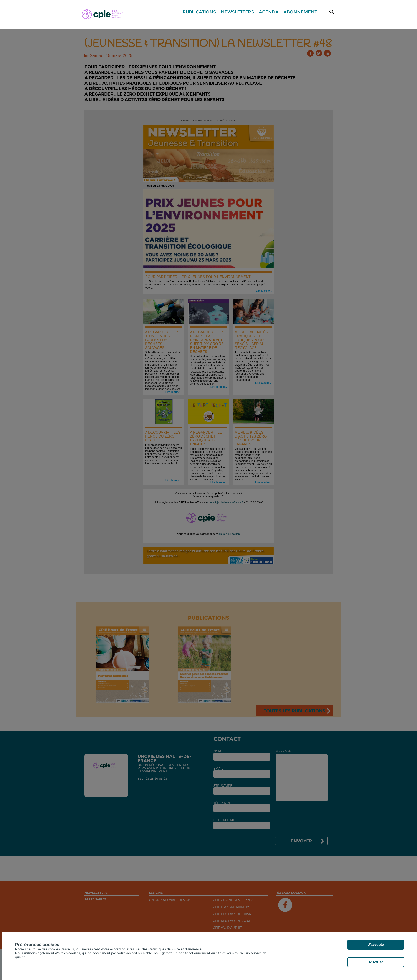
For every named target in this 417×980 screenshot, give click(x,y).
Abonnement (300, 12)
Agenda (269, 12)
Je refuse (375, 962)
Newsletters (237, 12)
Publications (199, 12)
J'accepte (376, 944)
